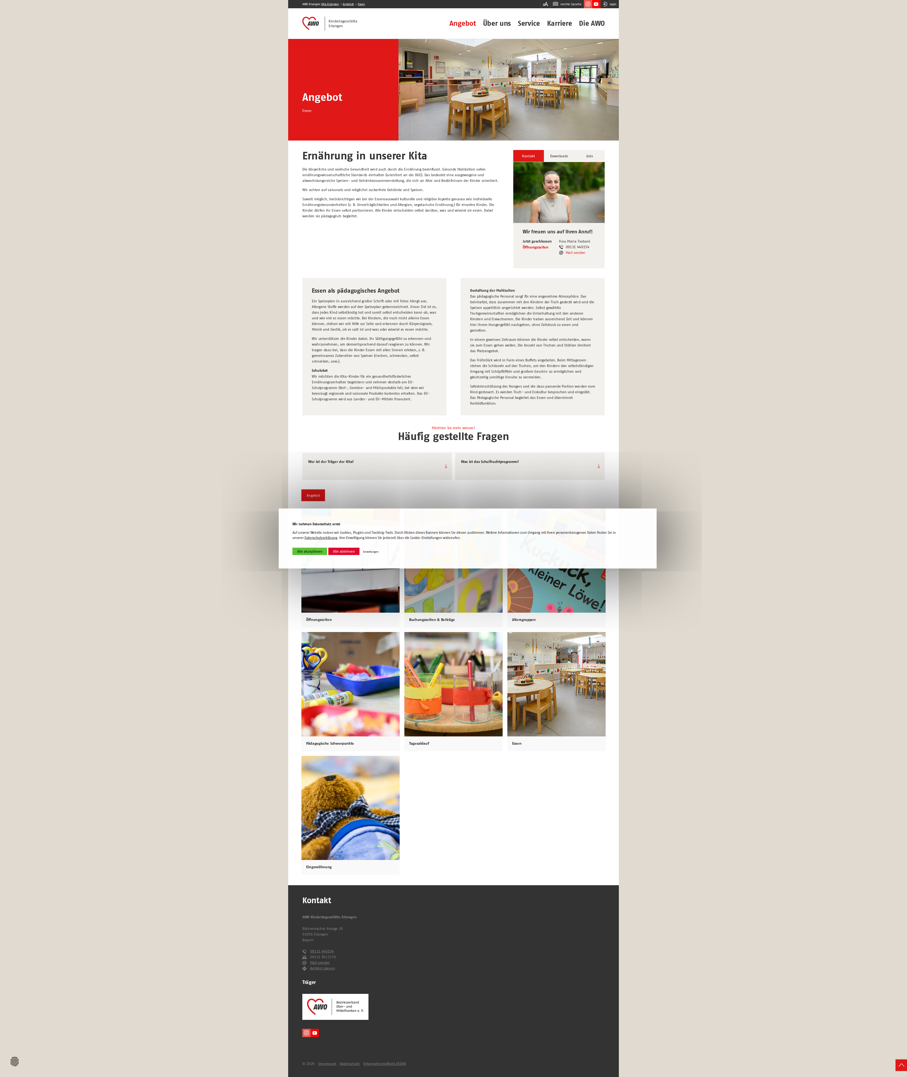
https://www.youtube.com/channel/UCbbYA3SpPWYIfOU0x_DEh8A (596, 4)
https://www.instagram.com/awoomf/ (588, 4)
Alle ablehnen (344, 551)
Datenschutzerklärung (320, 538)
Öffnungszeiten (535, 247)
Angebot (462, 23)
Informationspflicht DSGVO (384, 1063)
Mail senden (575, 252)
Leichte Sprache (570, 4)
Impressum (327, 1063)
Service (529, 23)
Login (613, 4)
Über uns (497, 23)
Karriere (559, 23)
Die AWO (592, 23)
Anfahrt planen (322, 968)
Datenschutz (349, 1063)
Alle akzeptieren (309, 551)
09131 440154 (322, 951)
